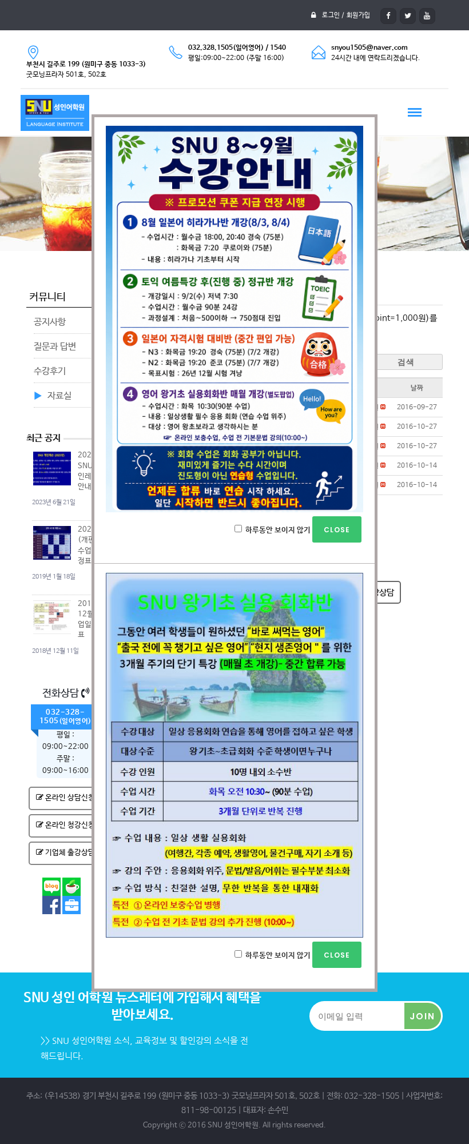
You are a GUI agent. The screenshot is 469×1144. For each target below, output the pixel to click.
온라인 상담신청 (69, 798)
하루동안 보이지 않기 (278, 530)
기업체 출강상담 (69, 852)
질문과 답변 (55, 346)
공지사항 (50, 322)
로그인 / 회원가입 (346, 15)
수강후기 (50, 371)
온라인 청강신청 (69, 825)
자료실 (59, 395)
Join (422, 1016)
